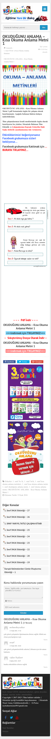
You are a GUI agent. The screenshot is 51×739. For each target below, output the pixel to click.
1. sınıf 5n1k (29, 481)
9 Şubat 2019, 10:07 (15, 661)
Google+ (38, 361)
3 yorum (44, 46)
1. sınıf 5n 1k (18, 481)
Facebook (10, 361)
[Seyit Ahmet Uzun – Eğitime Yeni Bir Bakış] (17, 9)
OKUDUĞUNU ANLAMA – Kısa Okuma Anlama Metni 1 (25, 326)
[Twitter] (11, 717)
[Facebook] (5, 717)
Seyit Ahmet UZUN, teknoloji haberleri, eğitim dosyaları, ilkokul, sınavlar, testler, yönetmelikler (24, 693)
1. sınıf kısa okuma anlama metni (35, 484)
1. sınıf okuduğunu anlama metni (15, 486)
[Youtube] (17, 717)
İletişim (5, 731)
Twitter (24, 361)
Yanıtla (45, 640)
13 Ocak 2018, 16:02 (15, 646)
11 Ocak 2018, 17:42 (15, 631)
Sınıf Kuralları (8, 728)
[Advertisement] (25, 177)
